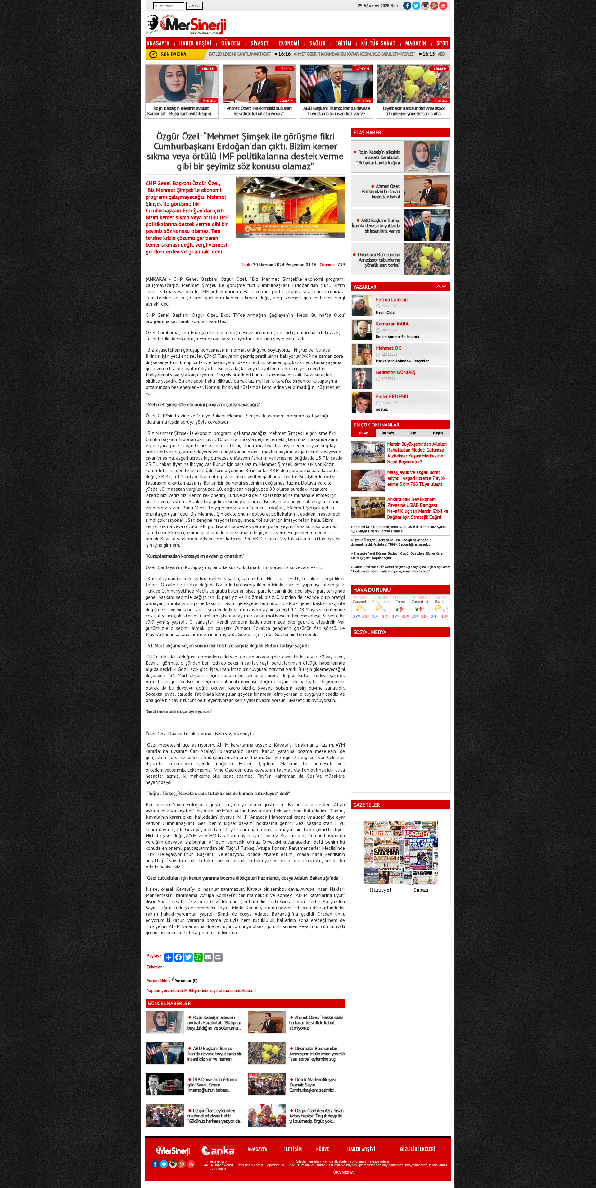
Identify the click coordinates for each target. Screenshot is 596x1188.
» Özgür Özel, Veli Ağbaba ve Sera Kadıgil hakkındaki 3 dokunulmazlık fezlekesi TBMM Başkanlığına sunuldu (391, 542)
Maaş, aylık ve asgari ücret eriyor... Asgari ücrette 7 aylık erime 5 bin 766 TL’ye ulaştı (416, 478)
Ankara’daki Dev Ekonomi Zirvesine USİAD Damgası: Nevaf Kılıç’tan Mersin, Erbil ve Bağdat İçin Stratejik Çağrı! (417, 508)
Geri (438, 286)
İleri (444, 286)
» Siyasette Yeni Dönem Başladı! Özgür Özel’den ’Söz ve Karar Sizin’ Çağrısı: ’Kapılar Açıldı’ (397, 555)
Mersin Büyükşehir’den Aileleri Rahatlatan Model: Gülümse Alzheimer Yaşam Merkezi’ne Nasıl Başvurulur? (417, 453)
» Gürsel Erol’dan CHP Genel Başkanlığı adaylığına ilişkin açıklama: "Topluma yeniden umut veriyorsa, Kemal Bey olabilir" (400, 569)
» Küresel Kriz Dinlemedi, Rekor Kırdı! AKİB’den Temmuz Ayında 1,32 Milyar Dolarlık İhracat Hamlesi (399, 529)
